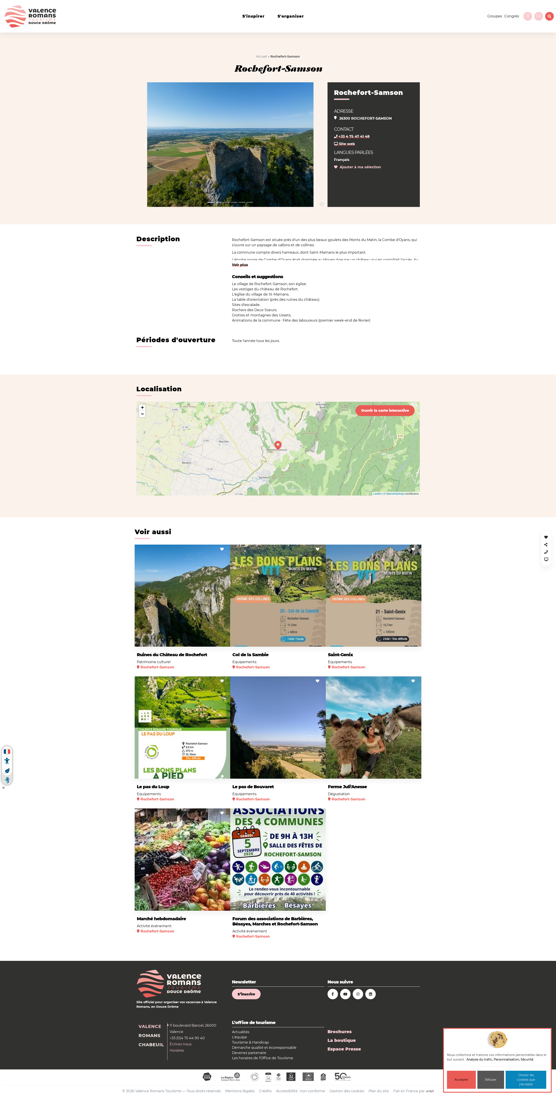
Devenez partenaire (249, 1053)
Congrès (511, 16)
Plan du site (379, 1091)
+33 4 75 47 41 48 (354, 136)
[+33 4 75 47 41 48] (546, 552)
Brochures (340, 1031)
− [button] (142, 414)
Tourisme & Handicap (250, 1042)
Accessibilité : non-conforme (300, 1091)
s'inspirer (253, 16)
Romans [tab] (150, 1035)
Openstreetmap (395, 493)
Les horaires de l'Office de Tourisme (262, 1058)
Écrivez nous (181, 1044)
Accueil (261, 56)
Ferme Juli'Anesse (347, 786)
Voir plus (240, 265)
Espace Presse (344, 1049)
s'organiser (291, 16)
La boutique (342, 1040)
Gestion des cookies (346, 1091)
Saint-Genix (340, 654)
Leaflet (377, 493)
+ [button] (142, 407)
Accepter (461, 1080)
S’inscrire (246, 994)
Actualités (240, 1032)
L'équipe (239, 1037)
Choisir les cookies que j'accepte (526, 1079)
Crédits (265, 1091)
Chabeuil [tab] (151, 1044)
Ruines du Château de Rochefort (172, 654)
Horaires (177, 1050)
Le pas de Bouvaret (253, 786)
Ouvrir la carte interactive (385, 410)
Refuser (490, 1080)
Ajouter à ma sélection (359, 167)
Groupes (494, 16)
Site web (346, 144)
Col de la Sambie (250, 654)
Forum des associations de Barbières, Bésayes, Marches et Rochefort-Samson (275, 921)
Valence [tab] (150, 1026)
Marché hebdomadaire (161, 918)
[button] (145, 144)
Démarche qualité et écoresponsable (264, 1048)
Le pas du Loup (153, 786)
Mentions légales (240, 1091)
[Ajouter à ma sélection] (222, 549)
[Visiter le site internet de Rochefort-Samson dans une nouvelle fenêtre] (546, 559)
